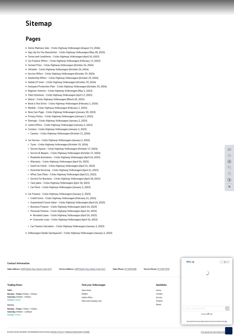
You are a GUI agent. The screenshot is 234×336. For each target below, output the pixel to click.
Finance (159, 301)
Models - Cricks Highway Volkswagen (47, 107)
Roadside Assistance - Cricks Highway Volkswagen (56, 157)
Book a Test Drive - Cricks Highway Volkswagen (53, 103)
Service (159, 297)
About (158, 304)
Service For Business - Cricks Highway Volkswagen (57, 178)
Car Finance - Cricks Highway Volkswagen (50, 193)
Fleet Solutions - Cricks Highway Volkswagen (52, 94)
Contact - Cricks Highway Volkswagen (48, 129)
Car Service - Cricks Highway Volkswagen (49, 140)
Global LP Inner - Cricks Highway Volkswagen (52, 82)
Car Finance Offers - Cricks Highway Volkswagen (53, 60)
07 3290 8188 (130, 269)
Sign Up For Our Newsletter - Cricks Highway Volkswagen (58, 52)
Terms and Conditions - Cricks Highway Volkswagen (55, 56)
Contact (159, 294)
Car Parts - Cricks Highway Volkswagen (51, 187)
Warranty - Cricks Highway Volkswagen (51, 161)
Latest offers (87, 297)
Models (85, 294)
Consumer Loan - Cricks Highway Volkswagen (57, 219)
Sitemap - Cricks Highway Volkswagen (48, 120)
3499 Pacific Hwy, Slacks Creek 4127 (36, 269)
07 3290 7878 (163, 269)
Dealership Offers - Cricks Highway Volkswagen (53, 77)
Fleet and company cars (92, 301)
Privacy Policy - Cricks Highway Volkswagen (51, 116)
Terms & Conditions (73, 332)
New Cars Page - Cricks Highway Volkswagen (52, 111)
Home (158, 290)
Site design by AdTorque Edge (214, 332)
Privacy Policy (57, 332)
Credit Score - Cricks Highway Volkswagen (52, 198)
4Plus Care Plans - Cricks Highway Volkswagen (55, 174)
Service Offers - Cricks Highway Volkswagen (51, 73)
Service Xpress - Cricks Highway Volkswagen (53, 148)
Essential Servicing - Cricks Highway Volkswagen (56, 169)
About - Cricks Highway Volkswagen (47, 99)
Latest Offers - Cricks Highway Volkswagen (51, 124)
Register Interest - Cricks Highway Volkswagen (53, 90)
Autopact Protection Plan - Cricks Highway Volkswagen (57, 86)
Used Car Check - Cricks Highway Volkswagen (54, 165)
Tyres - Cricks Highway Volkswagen (49, 144)
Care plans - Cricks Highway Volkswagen (51, 182)
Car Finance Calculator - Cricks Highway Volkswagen (58, 226)
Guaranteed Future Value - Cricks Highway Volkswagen (59, 202)
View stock (86, 290)
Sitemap (86, 332)
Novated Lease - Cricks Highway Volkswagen (56, 215)
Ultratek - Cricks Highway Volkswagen (48, 69)
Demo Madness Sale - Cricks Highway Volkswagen (54, 47)
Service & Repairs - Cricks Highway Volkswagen (55, 152)
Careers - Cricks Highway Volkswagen (50, 133)
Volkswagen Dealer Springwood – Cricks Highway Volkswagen (60, 232)
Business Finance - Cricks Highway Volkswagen (55, 206)
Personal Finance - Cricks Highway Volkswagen (55, 210)
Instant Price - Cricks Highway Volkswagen (50, 64)
